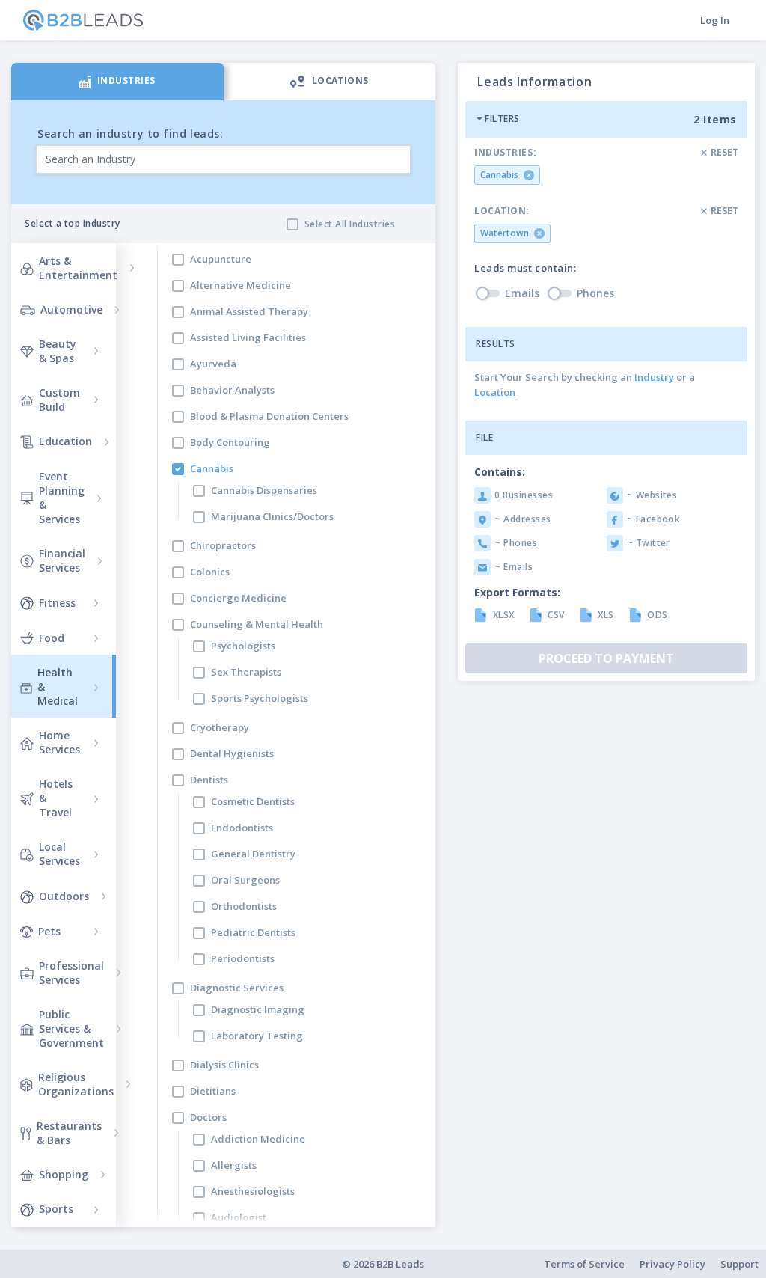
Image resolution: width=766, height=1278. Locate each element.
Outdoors (64, 896)
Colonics (210, 571)
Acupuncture (220, 259)
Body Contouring (230, 442)
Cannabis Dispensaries (264, 490)
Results (495, 343)
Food (51, 638)
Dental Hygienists (232, 753)
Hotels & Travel (56, 798)
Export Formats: (517, 592)
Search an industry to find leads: (130, 133)
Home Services (59, 742)
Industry (654, 377)
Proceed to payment (606, 658)
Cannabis (211, 468)
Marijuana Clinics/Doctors (272, 516)
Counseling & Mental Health (256, 624)
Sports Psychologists (259, 698)
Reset (724, 152)
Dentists (209, 779)
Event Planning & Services (62, 497)
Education (65, 441)
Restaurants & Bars (69, 1133)
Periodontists (243, 958)
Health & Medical (57, 686)
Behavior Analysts (232, 390)
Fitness (57, 603)
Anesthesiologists (253, 1191)
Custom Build (59, 399)
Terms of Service (584, 1264)
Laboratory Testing (257, 1035)
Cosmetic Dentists (253, 801)
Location (494, 392)
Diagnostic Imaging (257, 1009)
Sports (56, 1209)
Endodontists (242, 827)
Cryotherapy (219, 727)
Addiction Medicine (258, 1139)
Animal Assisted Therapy (249, 311)
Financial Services (62, 560)
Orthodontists (244, 906)
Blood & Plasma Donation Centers (269, 416)
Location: (502, 211)
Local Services (59, 854)
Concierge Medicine (238, 598)
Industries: (505, 152)
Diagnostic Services (237, 987)
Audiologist (238, 1217)
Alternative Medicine (240, 285)
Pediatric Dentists (253, 932)
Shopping (63, 1174)
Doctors (208, 1117)
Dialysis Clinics (224, 1064)
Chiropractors (223, 545)
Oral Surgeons (245, 880)
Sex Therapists (246, 672)
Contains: (499, 472)
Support (739, 1264)
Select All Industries (349, 224)
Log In (714, 20)
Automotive (71, 309)
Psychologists (243, 645)
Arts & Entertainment (78, 268)
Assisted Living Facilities (248, 337)
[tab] (117, 81)
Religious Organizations (76, 1084)
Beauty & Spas (57, 351)
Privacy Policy (672, 1264)
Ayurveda (213, 363)
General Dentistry (253, 853)
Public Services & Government (71, 1028)
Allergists (234, 1165)
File (484, 437)
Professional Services (71, 973)
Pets (49, 931)
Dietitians (213, 1091)
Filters (502, 118)
